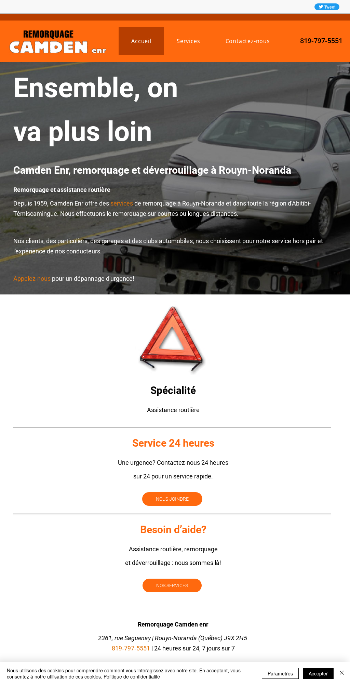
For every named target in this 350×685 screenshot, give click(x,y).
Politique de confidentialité (132, 676)
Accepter (318, 673)
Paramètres (280, 673)
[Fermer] (342, 673)
